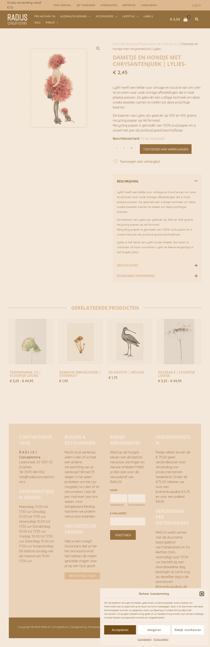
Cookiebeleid (144, 639)
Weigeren (154, 630)
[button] (202, 594)
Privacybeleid (160, 639)
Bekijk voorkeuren (188, 630)
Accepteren (120, 630)
